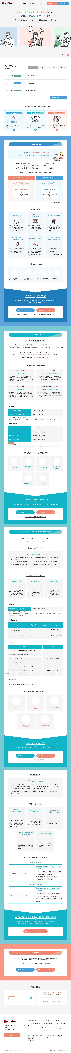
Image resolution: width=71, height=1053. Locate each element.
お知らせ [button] (43, 67)
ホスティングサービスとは (47, 1027)
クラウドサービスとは (46, 1030)
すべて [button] (33, 67)
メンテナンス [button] (62, 67)
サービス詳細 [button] (13, 680)
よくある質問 (41, 3)
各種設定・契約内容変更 (61, 1023)
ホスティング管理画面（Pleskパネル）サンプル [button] (23, 684)
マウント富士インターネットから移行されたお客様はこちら (35, 963)
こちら (62, 202)
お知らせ (57, 1026)
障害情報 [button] (52, 67)
